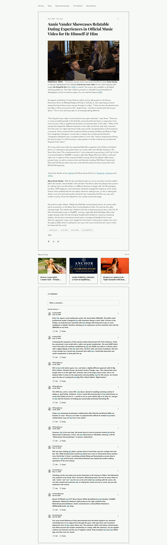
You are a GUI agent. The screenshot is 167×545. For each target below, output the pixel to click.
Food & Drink (78, 6)
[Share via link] (58, 241)
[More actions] (118, 19)
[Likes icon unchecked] (53, 331)
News (50, 6)
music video (64, 230)
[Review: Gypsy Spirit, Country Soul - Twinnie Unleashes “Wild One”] (52, 266)
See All (127, 254)
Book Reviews (91, 6)
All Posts (41, 6)
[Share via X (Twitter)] (53, 241)
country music (53, 230)
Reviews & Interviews (62, 6)
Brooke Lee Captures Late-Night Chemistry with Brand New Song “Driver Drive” (114, 278)
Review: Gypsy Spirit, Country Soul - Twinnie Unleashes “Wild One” (49, 278)
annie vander (75, 230)
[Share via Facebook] (49, 241)
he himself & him (87, 230)
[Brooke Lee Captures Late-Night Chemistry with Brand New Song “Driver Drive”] (115, 266)
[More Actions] (118, 313)
